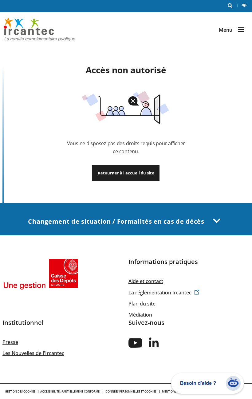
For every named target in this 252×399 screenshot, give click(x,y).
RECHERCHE (230, 6)
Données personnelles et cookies (130, 391)
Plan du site (142, 303)
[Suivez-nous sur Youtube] (135, 342)
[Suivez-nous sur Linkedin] (154, 342)
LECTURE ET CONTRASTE (244, 6)
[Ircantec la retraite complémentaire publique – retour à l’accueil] (39, 29)
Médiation (140, 314)
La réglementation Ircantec (159, 292)
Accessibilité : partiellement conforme (70, 391)
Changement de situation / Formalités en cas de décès (117, 221)
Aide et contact (145, 281)
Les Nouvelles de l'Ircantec (33, 353)
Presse (10, 342)
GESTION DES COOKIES (20, 391)
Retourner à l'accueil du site (126, 173)
